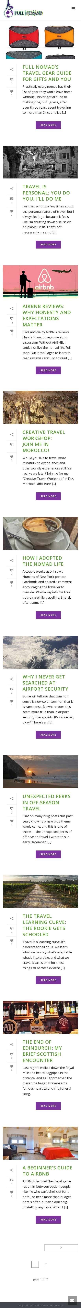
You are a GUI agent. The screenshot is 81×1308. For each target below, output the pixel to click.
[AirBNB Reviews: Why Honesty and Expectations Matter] (40, 281)
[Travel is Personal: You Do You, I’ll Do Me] (40, 162)
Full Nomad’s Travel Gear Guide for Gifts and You (47, 73)
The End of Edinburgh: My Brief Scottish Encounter (42, 1051)
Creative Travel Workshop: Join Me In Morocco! (44, 441)
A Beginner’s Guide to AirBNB (48, 1170)
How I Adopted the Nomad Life (43, 561)
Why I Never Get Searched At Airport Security (45, 682)
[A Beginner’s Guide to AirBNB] (40, 1143)
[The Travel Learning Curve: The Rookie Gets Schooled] (40, 891)
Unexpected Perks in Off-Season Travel (47, 802)
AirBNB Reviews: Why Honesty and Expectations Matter (47, 315)
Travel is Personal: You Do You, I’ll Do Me (46, 192)
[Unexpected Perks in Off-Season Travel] (40, 771)
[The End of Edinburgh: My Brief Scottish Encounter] (40, 1017)
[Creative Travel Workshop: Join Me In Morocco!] (40, 407)
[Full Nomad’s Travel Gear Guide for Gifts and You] (40, 42)
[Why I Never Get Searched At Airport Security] (40, 652)
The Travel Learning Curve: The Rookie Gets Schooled (44, 925)
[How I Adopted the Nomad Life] (40, 533)
